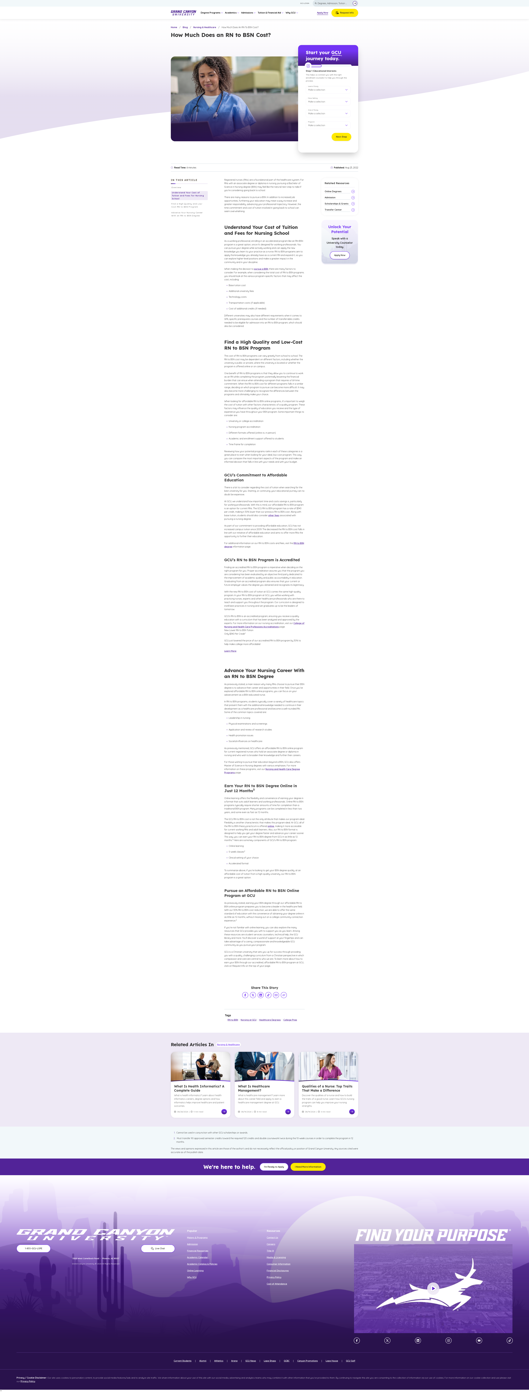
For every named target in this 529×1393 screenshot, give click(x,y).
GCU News (250, 1360)
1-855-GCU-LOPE (33, 1248)
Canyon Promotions (307, 1360)
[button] (328, 89)
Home (174, 27)
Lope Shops (270, 1360)
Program (311, 122)
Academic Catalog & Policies (202, 1264)
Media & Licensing (276, 1257)
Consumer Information (278, 1264)
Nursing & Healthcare (204, 27)
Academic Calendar (197, 1257)
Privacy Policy (274, 1277)
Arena (234, 1360)
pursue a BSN (261, 269)
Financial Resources (197, 1250)
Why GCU (192, 1277)
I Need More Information (308, 1166)
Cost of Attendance (277, 1283)
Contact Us (272, 1237)
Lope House (332, 1360)
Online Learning (195, 1270)
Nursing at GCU (249, 1019)
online (271, 826)
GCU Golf (350, 1360)
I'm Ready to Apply (274, 1166)
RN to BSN (233, 1019)
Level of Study (313, 86)
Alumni (202, 1360)
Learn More (230, 651)
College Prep (290, 1019)
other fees (273, 515)
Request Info (347, 12)
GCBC (286, 1360)
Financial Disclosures (278, 1270)
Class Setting (313, 98)
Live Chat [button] (160, 1248)
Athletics (218, 1360)
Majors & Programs (197, 1237)
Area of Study (313, 110)
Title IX (270, 1250)
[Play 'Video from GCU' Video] (433, 1288)
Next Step (341, 136)
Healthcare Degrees (270, 1019)
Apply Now (322, 12)
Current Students (182, 1360)
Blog (185, 27)
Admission (192, 1244)
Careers (271, 1244)
